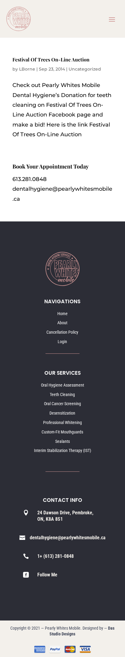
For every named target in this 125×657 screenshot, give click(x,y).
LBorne (27, 69)
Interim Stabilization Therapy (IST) (62, 450)
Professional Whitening (62, 422)
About (62, 322)
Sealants (62, 441)
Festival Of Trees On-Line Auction (51, 59)
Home (62, 313)
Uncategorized (85, 69)
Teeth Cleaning (62, 394)
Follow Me (47, 575)
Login (62, 341)
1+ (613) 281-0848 (55, 556)
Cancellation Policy (62, 332)
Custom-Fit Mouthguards (62, 431)
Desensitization (62, 413)
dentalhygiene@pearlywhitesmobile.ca (68, 538)
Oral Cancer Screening (62, 403)
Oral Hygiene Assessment (62, 385)
